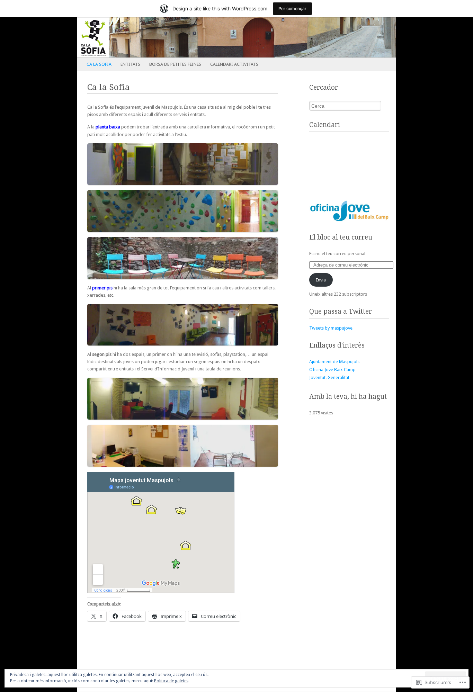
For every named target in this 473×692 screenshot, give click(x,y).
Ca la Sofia (99, 64)
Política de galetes (171, 680)
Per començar (292, 8)
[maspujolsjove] (204, 37)
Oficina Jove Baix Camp (332, 369)
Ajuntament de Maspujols (334, 361)
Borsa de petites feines (175, 64)
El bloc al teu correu (340, 237)
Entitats (130, 64)
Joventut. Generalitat (329, 377)
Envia (321, 279)
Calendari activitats (234, 64)
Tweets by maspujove (330, 328)
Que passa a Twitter (340, 311)
